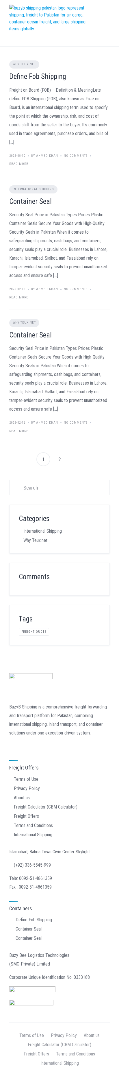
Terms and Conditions (33, 825)
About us (22, 797)
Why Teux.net (24, 64)
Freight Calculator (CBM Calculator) (45, 807)
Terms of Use (26, 779)
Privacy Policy (27, 788)
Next (76, 459)
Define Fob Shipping (37, 76)
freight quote (34, 632)
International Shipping (33, 189)
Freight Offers (26, 816)
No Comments (76, 156)
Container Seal (30, 201)
